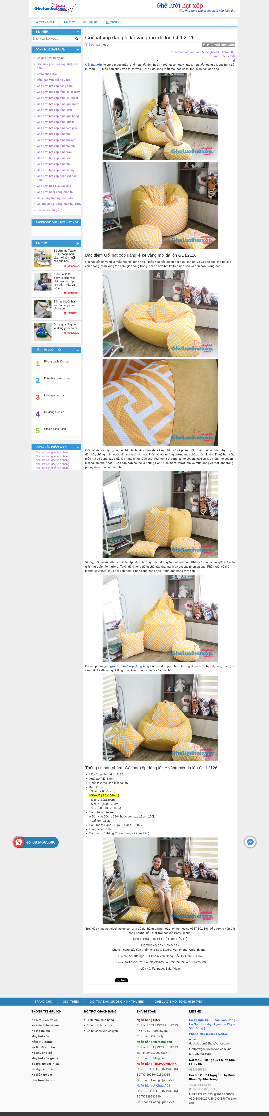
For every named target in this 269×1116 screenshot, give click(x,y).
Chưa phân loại (47, 74)
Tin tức (69, 22)
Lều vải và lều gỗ (48, 210)
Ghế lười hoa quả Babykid (54, 185)
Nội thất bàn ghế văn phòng (52, 452)
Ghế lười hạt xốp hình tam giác (57, 128)
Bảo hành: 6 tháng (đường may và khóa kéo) (233, 45)
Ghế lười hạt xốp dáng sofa (55, 86)
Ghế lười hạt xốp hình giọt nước (58, 104)
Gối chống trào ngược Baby (55, 198)
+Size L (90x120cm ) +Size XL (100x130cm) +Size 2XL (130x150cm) (216, 45)
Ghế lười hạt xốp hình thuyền (56, 140)
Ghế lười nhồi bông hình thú (55, 192)
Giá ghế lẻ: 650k (229, 45)
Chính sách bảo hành (101, 1025)
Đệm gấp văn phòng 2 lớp (54, 79)
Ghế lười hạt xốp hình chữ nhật (57, 98)
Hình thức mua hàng (100, 1020)
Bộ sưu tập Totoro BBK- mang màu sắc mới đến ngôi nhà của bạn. (65, 256)
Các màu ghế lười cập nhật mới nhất (57, 66)
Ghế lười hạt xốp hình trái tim (56, 145)
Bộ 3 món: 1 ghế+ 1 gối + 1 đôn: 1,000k (225, 45)
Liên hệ (92, 22)
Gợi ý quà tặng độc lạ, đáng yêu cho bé (66, 326)
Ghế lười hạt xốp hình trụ (53, 158)
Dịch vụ (115, 22)
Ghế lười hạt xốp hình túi (53, 164)
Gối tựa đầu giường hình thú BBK (59, 204)
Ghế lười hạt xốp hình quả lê (55, 121)
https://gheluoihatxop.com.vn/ (211, 1049)
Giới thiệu (71, 1001)
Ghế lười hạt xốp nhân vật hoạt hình (57, 178)
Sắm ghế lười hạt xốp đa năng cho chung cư (64, 305)
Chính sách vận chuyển (102, 1030)
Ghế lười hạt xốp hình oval (54, 109)
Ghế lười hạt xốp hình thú (54, 133)
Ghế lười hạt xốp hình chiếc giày (58, 91)
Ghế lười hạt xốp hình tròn (54, 152)
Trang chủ (46, 22)
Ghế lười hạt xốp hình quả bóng (58, 116)
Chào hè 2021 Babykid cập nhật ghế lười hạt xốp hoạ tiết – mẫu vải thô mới (64, 281)
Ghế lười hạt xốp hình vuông (56, 170)
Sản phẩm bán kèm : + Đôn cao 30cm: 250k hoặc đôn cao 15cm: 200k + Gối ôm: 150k (221, 45)
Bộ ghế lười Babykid (50, 58)
